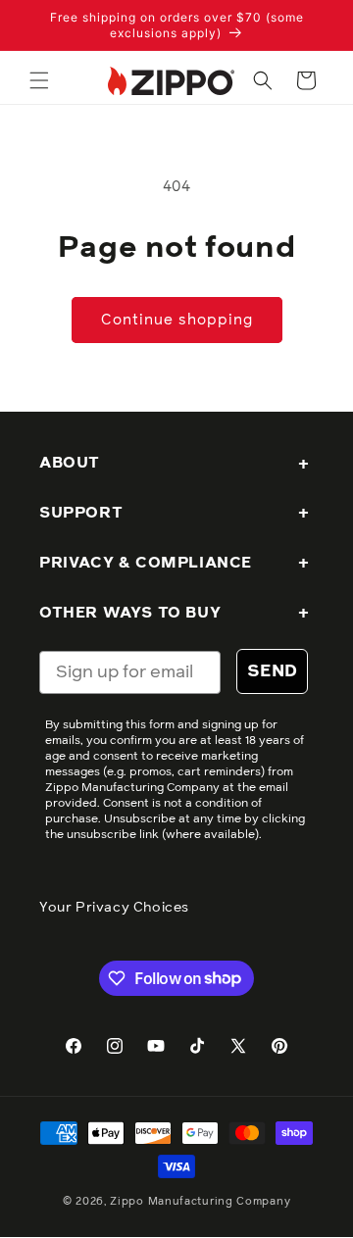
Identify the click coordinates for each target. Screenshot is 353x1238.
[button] (39, 80)
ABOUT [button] (69, 462)
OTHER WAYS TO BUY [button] (130, 612)
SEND (272, 671)
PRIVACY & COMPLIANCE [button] (145, 562)
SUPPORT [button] (81, 512)
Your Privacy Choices (114, 908)
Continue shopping (177, 320)
